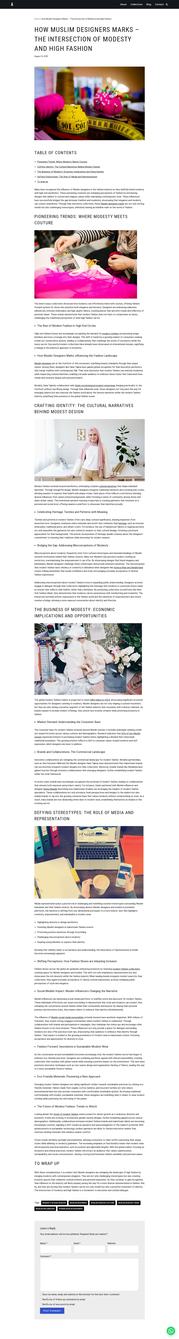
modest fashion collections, (126, 969)
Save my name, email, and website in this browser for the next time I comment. (81, 1294)
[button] (171, 1331)
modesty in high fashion (54, 1203)
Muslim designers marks (112, 203)
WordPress (33, 1335)
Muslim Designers (78, 1203)
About (123, 4)
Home (37, 19)
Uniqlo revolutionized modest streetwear (95, 385)
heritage (122, 523)
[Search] (167, 4)
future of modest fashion (65, 1114)
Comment (45, 1256)
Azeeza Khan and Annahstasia (128, 567)
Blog (148, 4)
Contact (159, 4)
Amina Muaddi (50, 789)
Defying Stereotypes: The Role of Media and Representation (67, 176)
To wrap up (42, 181)
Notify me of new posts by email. (58, 1304)
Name (43, 1243)
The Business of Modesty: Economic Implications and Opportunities (70, 171)
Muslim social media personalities (67, 1017)
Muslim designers (42, 363)
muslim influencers (45, 1209)
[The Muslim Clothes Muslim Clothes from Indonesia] (12, 4)
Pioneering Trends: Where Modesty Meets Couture (62, 161)
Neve (12, 1335)
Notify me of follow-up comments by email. (63, 1299)
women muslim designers (71, 1209)
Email (77, 1243)
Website (111, 1243)
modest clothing (110, 333)
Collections (137, 4)
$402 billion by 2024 (100, 700)
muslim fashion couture (102, 1203)
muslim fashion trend (128, 1203)
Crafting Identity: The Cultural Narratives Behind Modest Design (68, 167)
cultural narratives (108, 486)
